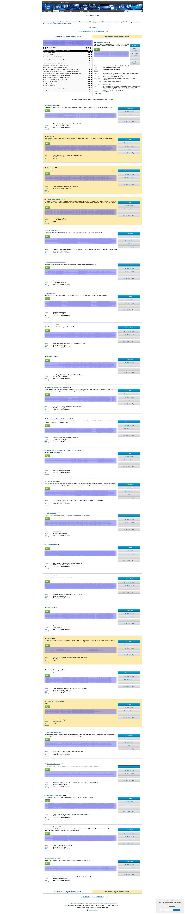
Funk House (60, 594)
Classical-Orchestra (108, 81)
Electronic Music (107, 66)
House (55, 594)
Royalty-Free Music (69, 905)
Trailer (130, 66)
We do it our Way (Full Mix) (55, 795)
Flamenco (91, 500)
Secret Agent (50, 168)
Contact (81, 11)
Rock (70, 155)
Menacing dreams (102, 42)
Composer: (97, 84)
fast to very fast (61, 219)
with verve (111, 76)
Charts (83, 903)
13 (88, 31)
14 (90, 31)
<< (79, 31)
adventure (105, 86)
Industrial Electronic (102, 249)
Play (96, 49)
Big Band (75, 688)
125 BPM (55, 313)
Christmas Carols (57, 280)
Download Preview (135, 49)
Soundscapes (65, 657)
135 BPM (55, 847)
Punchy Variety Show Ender (55, 701)
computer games (122, 86)
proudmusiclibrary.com (48, 2)
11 (84, 31)
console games (119, 90)
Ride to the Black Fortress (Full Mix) (57, 387)
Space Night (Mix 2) (52, 230)
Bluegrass (55, 563)
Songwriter (80, 563)
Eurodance (63, 312)
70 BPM (55, 219)
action (110, 86)
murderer (113, 87)
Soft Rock (70, 814)
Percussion (113, 78)
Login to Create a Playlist (135, 62)
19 (101, 31)
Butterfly (49, 638)
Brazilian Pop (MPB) (83, 500)
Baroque (55, 469)
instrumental (106, 82)
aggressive (122, 74)
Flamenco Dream (52, 481)
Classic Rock (65, 155)
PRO (95, 69)
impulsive (116, 76)
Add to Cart (136, 45)
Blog (71, 11)
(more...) (47, 129)
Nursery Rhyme (70, 751)
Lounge (55, 876)
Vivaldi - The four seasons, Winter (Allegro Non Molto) (62, 450)
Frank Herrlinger (107, 84)
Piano (108, 78)
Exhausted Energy (52, 826)
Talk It (49, 136)
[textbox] (132, 11)
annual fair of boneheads (54, 732)
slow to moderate (63, 251)
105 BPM (55, 784)
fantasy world (106, 90)
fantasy (134, 86)
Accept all (176, 910)
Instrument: (97, 78)
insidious (117, 74)
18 (99, 31)
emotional (105, 76)
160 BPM (55, 815)
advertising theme (107, 88)
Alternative (65, 814)
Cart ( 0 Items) (136, 8)
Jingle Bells (50, 607)
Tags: (95, 86)
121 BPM (55, 690)
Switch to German (138, 2)
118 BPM (55, 596)
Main (70, 903)
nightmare (105, 87)
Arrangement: (97, 81)
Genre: (95, 66)
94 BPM (55, 753)
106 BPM (55, 157)
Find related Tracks (135, 54)
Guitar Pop (56, 155)
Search (44, 11)
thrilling (121, 76)
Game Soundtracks (117, 66)
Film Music (125, 66)
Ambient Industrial (112, 249)
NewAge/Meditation (68, 249)
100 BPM (55, 251)
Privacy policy (172, 906)
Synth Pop (85, 249)
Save (170, 910)
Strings (132, 78)
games (125, 87)
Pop (60, 155)
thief (109, 87)
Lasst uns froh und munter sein (56, 262)
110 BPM (55, 564)
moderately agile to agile (113, 67)
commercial (134, 87)
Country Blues (62, 563)
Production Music (89, 905)
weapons (129, 86)
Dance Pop (76, 594)
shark (138, 86)
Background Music (58, 249)
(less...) (96, 71)
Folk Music (67, 343)
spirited (136, 73)
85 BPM (55, 439)
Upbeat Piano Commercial (54, 199)
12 (86, 31)
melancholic (126, 73)
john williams (106, 91)
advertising (115, 86)
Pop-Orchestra (117, 81)
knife (117, 87)
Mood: (95, 73)
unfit (113, 74)
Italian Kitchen (51, 324)
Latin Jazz (58, 500)
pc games (112, 90)
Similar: (96, 91)
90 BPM (105, 67)
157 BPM (55, 533)
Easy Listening (78, 249)
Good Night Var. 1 (52, 858)
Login (87, 11)
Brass (118, 78)
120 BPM (55, 502)
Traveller (49, 293)
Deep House (56, 312)
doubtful (132, 73)
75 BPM (55, 376)
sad (127, 74)
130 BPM (55, 345)
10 (82, 31)
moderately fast (62, 157)
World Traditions (74, 343)
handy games (135, 88)
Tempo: (96, 67)
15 (92, 31)
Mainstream (82, 594)
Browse (49, 11)
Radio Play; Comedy (58, 218)
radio (129, 87)
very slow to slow (63, 784)
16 (94, 31)
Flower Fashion (51, 544)
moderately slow (57, 470)
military (121, 87)
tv (118, 88)
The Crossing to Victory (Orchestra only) (58, 419)
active (104, 73)
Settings (163, 910)
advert (114, 88)
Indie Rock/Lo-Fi (57, 814)
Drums (104, 78)
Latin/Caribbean (73, 500)
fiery (120, 73)
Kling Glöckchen (51, 513)
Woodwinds (106, 79)
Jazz (54, 500)
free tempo (60, 659)
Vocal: (95, 82)
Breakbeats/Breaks (58, 845)
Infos (67, 11)
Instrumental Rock (77, 155)
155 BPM (55, 408)
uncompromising (107, 74)
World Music (82, 343)
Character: (96, 76)
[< (77, 31)
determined (109, 73)
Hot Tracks (55, 11)
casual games (127, 88)
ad (116, 88)
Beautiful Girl (51, 356)
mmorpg (121, 88)
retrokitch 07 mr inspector (54, 670)
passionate (115, 73)
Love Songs (56, 375)
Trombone (127, 78)
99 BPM (55, 659)
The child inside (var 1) (53, 764)
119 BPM (55, 878)
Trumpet (122, 78)
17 (97, 31)
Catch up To (50, 575)
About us (76, 11)
